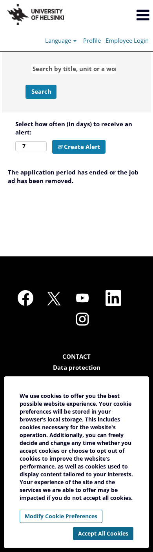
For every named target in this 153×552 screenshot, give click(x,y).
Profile (92, 40)
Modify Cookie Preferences (61, 516)
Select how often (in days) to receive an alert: (73, 128)
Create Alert (81, 147)
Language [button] (59, 40)
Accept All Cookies (103, 533)
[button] (127, 15)
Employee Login (127, 40)
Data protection (76, 367)
